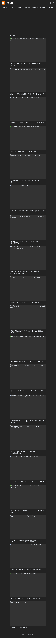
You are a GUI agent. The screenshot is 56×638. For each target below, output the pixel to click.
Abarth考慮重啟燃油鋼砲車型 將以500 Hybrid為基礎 (27, 94)
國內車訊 (4, 7)
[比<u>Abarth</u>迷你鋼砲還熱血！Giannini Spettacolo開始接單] (28, 197)
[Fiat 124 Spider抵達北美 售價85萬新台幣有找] (28, 585)
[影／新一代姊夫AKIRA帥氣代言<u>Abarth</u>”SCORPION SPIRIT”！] (28, 497)
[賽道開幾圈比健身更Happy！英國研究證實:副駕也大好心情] (28, 407)
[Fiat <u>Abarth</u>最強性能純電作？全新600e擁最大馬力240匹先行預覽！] (28, 227)
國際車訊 (19, 7)
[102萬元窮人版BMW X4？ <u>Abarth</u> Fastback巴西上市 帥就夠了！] (28, 317)
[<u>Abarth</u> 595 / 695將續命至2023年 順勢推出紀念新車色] (28, 376)
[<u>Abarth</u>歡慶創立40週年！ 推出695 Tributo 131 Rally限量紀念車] (28, 437)
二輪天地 (50, 7)
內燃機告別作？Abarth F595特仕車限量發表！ (25, 302)
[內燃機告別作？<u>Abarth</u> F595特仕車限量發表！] (28, 288)
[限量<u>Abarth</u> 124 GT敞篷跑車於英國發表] (28, 527)
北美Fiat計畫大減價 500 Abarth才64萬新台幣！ (25, 570)
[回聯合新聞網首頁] (3, 3)
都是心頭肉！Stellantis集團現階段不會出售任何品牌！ (26, 181)
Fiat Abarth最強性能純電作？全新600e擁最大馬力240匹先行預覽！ (28, 242)
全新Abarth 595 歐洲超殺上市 (20, 627)
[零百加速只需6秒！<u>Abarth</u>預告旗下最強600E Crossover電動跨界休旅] (28, 258)
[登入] (50, 3)
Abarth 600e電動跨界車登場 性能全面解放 (24, 151)
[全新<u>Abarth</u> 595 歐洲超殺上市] (28, 613)
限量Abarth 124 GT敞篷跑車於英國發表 (23, 541)
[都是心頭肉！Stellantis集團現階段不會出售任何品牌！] (28, 166)
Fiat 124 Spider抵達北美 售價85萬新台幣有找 (25, 598)
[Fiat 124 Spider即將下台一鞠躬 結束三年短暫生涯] (28, 468)
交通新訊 (35, 7)
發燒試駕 (12, 7)
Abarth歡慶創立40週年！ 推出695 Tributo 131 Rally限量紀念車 (26, 452)
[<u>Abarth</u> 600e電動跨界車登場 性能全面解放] (28, 138)
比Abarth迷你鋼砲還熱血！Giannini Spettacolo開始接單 (27, 211)
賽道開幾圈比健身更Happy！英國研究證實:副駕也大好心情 (27, 421)
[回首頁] (10, 3)
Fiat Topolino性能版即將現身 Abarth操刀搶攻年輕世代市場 (27, 64)
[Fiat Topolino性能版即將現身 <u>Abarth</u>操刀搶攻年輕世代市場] (28, 50)
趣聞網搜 (43, 7)
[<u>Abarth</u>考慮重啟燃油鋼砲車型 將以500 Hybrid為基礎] (28, 80)
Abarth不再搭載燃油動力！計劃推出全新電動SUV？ (27, 123)
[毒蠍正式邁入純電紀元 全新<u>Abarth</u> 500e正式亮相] (28, 348)
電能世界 (27, 7)
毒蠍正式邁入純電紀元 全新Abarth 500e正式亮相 (26, 361)
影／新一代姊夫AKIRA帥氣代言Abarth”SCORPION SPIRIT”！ (27, 511)
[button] (53, 3)
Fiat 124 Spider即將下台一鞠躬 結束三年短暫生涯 (27, 482)
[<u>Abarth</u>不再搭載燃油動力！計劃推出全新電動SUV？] (28, 109)
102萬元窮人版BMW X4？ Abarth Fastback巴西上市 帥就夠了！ (27, 332)
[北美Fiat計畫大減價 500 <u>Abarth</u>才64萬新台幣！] (28, 556)
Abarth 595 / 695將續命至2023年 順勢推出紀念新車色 (27, 391)
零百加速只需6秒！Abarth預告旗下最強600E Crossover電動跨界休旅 (25, 272)
